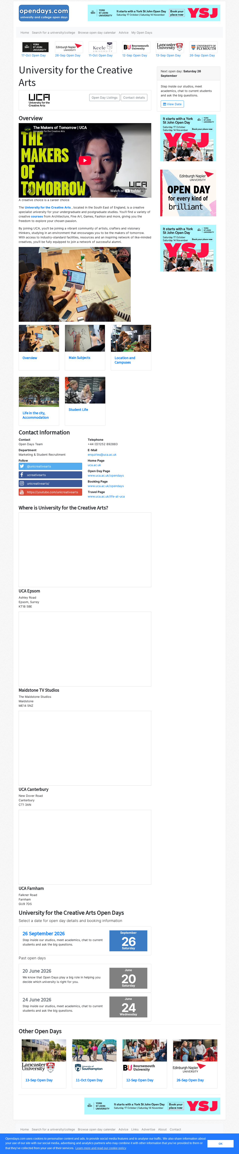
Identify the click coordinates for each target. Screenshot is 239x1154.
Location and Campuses (125, 359)
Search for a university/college (53, 32)
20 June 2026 (37, 970)
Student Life (78, 409)
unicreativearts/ (38, 483)
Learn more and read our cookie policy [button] (100, 1148)
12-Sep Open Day (67, 55)
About (162, 1129)
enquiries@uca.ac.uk (102, 454)
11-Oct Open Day (33, 55)
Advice (123, 32)
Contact (175, 1129)
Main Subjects (79, 357)
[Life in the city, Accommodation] (39, 392)
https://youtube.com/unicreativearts (52, 492)
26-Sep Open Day (89, 1080)
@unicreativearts (39, 466)
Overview (30, 357)
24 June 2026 (37, 999)
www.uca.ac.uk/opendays (106, 475)
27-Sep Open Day (38, 1080)
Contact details (134, 97)
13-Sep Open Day (190, 1080)
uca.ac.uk (94, 465)
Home (25, 32)
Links (135, 1129)
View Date (173, 104)
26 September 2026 (44, 933)
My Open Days (141, 32)
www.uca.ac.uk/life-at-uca (106, 496)
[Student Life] (85, 390)
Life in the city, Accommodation (36, 415)
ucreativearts (36, 475)
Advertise (148, 1129)
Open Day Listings (104, 97)
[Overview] (39, 338)
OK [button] (221, 1143)
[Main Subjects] (85, 338)
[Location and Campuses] (131, 338)
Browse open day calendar (97, 32)
